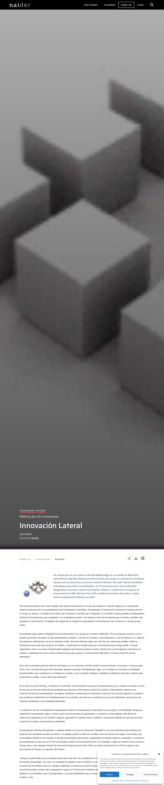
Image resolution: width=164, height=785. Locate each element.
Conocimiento (42, 559)
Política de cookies (118, 780)
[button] (159, 754)
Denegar (130, 774)
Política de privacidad (132, 780)
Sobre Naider (91, 4)
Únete (140, 4)
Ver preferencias (151, 774)
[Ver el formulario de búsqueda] (151, 4)
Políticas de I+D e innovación (39, 516)
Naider (35, 538)
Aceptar (109, 774)
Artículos (59, 559)
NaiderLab (126, 4)
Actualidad (109, 4)
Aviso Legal (144, 780)
